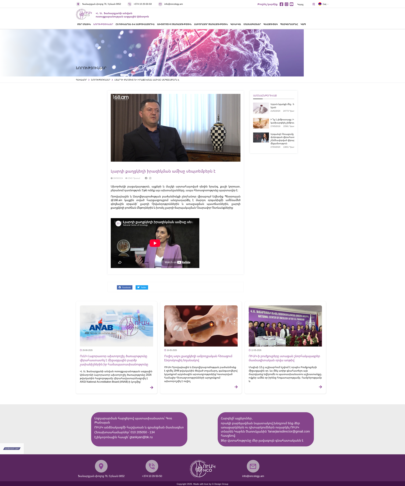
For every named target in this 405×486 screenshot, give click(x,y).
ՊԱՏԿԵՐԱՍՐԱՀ (289, 24)
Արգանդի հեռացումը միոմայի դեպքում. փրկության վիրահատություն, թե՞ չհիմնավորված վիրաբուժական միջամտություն (292, 139)
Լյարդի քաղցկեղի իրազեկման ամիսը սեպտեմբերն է (163, 171)
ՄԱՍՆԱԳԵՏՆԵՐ (252, 24)
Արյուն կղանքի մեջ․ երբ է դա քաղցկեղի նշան (292, 106)
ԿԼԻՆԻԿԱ (235, 24)
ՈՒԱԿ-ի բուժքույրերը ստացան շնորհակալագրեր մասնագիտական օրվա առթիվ (284, 358)
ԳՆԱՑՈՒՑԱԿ (270, 24)
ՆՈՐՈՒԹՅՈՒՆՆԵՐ (103, 24)
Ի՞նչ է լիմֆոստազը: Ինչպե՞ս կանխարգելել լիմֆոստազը (286, 121)
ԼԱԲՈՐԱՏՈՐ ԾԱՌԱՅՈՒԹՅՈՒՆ (211, 24)
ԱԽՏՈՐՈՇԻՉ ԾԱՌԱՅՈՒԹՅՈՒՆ (174, 24)
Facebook (126, 287)
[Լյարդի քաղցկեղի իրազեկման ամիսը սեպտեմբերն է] (175, 160)
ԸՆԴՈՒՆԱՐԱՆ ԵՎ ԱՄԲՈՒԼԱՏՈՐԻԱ (135, 24)
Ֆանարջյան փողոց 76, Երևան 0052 (101, 3)
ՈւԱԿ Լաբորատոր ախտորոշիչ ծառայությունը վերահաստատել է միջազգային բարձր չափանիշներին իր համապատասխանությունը (114, 360)
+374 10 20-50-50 (143, 3)
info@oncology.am (173, 3)
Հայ (324, 4)
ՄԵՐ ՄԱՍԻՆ (84, 24)
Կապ (300, 4)
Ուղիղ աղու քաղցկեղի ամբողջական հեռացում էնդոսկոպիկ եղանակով (198, 358)
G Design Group (220, 483)
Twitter (143, 287)
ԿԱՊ (303, 24)
